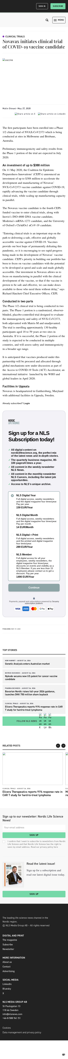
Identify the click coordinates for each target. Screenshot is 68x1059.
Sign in (42, 6)
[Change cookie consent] (63, 1054)
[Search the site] (47, 20)
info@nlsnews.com (12, 1014)
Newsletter (8, 949)
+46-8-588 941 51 (12, 1018)
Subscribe (58, 6)
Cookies (7, 1027)
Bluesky (7, 988)
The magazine (10, 940)
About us (7, 962)
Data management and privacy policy (22, 1032)
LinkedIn (7, 984)
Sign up (34, 835)
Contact (6, 966)
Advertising (9, 971)
